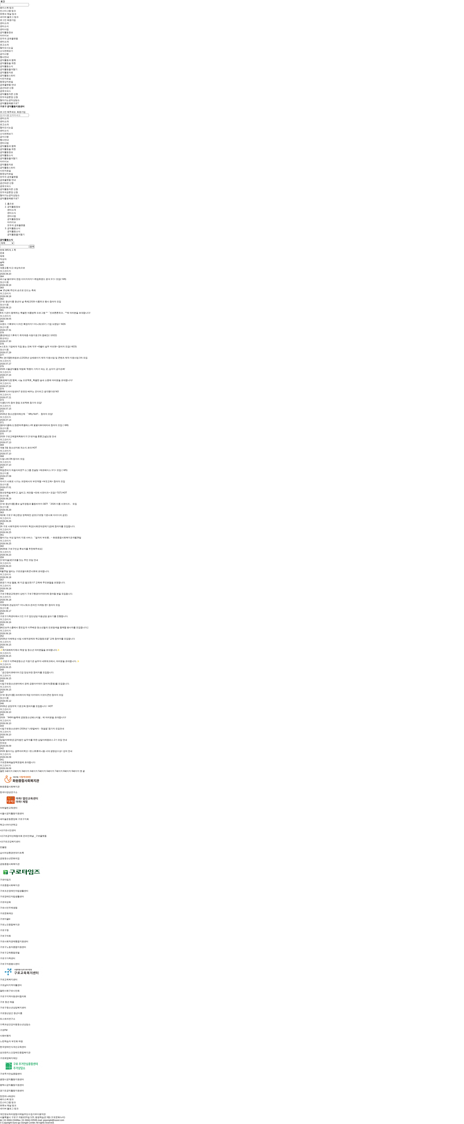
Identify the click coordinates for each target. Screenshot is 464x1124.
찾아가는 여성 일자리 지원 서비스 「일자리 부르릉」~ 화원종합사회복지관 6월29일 (40, 537)
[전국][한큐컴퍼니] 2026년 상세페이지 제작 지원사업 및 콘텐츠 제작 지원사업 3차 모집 (44, 358)
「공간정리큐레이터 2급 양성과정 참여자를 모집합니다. (27, 672)
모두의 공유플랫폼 (16, 225)
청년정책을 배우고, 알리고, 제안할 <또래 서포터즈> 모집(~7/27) (33, 492)
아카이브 (11, 222)
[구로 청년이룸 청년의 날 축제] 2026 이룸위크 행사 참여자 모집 (30, 301)
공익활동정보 (13, 219)
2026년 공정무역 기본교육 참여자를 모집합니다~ (26, 706)
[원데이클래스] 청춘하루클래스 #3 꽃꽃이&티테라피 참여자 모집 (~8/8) (34, 425)
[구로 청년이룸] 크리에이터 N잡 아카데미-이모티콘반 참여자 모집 (31, 695)
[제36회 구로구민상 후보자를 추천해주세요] (21, 549)
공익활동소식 (13, 231)
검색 (32, 246)
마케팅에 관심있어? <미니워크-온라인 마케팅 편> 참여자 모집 (30, 605)
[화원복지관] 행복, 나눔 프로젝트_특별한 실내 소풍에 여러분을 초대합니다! (36, 380)
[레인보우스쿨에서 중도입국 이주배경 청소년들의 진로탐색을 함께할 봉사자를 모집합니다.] (44, 627)
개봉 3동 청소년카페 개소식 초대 (18, 447)
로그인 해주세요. (8, 112)
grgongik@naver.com (53, 1120)
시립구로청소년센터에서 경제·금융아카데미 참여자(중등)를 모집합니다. (35, 683)
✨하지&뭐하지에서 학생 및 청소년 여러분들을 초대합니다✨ (30, 650)
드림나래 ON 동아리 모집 (12, 459)
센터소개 (11, 210)
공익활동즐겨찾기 (16, 234)
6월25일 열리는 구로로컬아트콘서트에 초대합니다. (24, 571)
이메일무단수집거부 (27, 1114)
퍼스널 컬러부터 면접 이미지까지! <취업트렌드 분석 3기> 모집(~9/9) (33, 279)
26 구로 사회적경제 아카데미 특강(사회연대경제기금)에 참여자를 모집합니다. (37, 526)
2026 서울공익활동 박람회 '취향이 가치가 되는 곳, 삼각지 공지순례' (32, 369)
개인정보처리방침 (8, 1114)
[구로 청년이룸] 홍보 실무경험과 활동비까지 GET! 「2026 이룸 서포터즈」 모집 (38, 504)
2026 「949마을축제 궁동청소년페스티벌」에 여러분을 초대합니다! (33, 717)
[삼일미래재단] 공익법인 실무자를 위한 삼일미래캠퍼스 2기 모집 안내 (33, 740)
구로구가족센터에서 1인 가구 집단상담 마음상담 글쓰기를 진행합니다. (34, 616)
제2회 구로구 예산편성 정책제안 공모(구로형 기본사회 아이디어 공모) (33, 515)
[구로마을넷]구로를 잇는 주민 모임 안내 (19, 560)
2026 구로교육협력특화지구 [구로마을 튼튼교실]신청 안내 (28, 436)
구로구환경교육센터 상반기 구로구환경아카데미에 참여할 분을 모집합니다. (36, 594)
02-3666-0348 (10, 1120)
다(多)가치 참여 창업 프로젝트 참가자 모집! (21, 402)
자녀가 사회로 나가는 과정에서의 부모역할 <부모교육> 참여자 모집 (32, 481)
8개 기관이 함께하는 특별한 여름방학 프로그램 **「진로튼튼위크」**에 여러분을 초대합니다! (45, 313)
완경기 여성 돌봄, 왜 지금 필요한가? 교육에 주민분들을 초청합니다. (32, 582)
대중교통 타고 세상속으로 (12, 268)
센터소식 (11, 213)
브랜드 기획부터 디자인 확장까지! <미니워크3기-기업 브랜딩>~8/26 (33, 324)
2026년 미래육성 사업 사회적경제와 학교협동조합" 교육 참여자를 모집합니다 (37, 638)
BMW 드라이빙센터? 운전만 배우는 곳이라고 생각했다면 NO (29, 391)
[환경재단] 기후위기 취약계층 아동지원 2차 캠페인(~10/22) (28, 335)
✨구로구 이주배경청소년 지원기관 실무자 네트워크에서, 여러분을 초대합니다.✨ (39, 661)
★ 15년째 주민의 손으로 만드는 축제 (18, 290)
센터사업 (11, 216)
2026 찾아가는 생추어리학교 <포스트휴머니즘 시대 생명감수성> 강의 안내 (36, 751)
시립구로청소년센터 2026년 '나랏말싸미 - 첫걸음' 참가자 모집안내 (32, 728)
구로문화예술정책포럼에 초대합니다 (17, 762)
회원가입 (21, 112)
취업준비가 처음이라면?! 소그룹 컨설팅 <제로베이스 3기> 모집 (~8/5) (33, 470)
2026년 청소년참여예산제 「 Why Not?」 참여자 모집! (26, 414)
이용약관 (41, 1114)
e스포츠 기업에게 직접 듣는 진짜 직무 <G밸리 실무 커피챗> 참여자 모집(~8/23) (38, 346)
